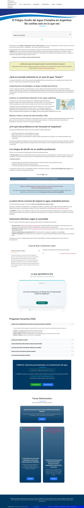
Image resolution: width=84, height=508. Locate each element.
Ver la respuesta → (42, 302)
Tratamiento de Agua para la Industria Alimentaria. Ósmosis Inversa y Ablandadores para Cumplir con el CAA (53, 463)
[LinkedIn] (38, 507)
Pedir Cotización (48, 384)
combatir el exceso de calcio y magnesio (42, 228)
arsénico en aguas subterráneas (46, 68)
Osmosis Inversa (26, 4)
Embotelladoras (45, 4)
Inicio (21, 4)
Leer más (30, 478)
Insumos (53, 4)
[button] (69, 34)
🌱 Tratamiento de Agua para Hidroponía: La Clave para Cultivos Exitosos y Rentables (30, 460)
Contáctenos (59, 4)
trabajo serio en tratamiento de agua (59, 208)
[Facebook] (34, 507)
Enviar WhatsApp (36, 384)
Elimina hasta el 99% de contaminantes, (31, 225)
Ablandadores (36, 4)
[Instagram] (36, 507)
